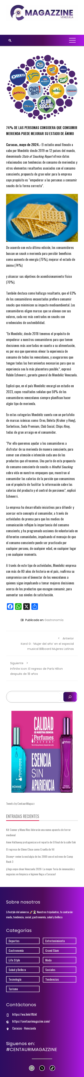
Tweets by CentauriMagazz (20, 803)
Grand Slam (52, 950)
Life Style (14, 960)
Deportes (14, 940)
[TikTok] (52, 1068)
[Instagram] (31, 1068)
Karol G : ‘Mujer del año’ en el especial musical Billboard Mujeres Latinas (47, 643)
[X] (42, 1068)
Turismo (13, 988)
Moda (48, 960)
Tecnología (15, 979)
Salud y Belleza (17, 969)
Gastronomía (53, 620)
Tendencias (52, 979)
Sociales (50, 969)
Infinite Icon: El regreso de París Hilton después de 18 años (36, 668)
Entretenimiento (55, 940)
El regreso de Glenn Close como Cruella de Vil (30, 849)
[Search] (70, 697)
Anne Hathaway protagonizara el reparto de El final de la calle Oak (41, 842)
